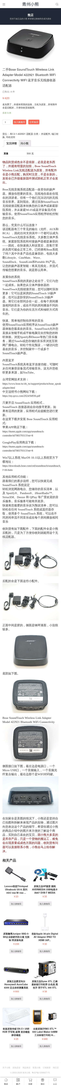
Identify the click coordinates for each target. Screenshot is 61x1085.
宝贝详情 (11, 143)
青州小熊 (26, 1072)
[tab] (11, 143)
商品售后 (26, 1067)
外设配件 (45, 133)
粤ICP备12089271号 (41, 1072)
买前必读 (16, 1067)
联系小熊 (37, 1067)
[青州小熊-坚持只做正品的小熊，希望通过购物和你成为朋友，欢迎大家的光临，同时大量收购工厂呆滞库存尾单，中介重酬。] (30, 4)
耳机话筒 (10, 137)
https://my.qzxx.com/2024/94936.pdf (21, 395)
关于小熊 (6, 1067)
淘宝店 (56, 1067)
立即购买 (33, 122)
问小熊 (24, 143)
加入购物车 (19, 122)
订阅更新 (47, 1067)
